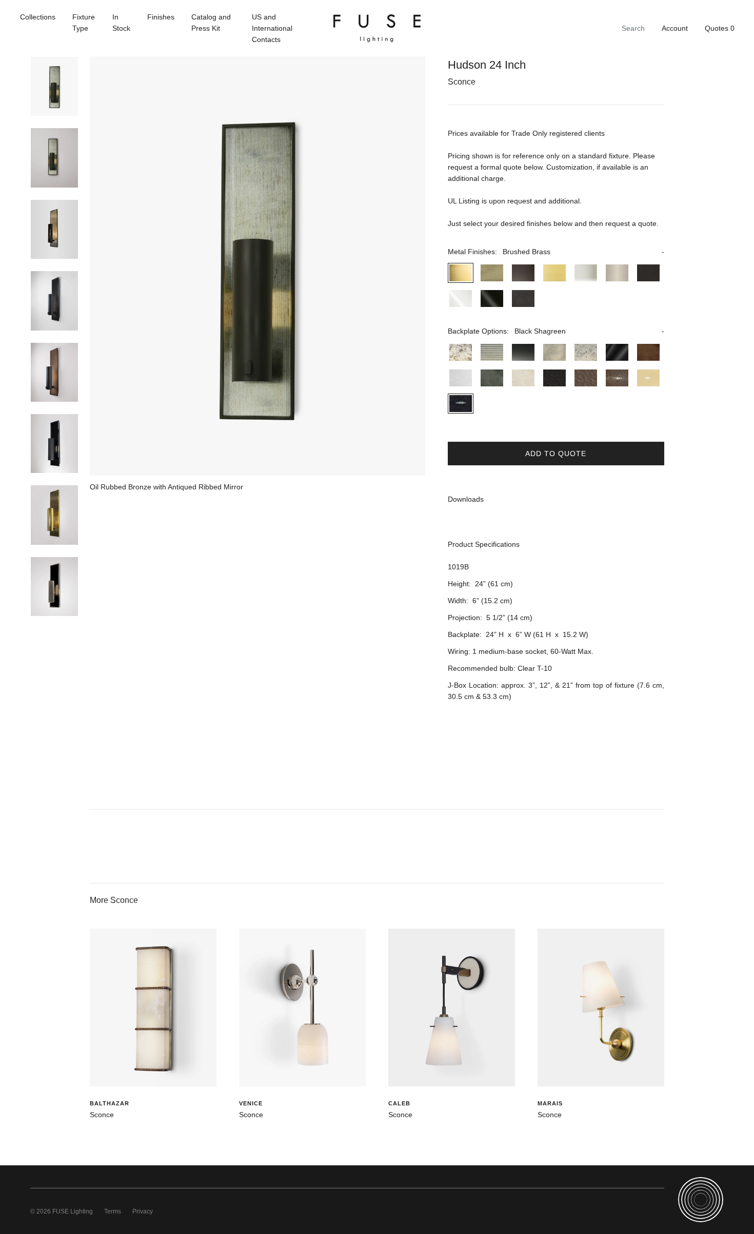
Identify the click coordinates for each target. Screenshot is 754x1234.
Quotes (720, 28)
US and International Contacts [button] (272, 28)
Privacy (142, 1211)
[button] (556, 251)
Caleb (399, 1103)
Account (675, 28)
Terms (112, 1211)
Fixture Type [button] (83, 22)
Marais (550, 1103)
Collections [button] (37, 17)
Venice (251, 1103)
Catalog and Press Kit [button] (211, 22)
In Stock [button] (121, 22)
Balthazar (109, 1103)
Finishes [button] (160, 17)
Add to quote (555, 453)
